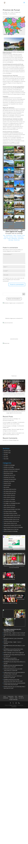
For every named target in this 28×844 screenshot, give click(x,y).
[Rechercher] (23, 294)
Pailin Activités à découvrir (9, 507)
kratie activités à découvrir (9, 495)
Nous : (4, 696)
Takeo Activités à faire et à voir (10, 523)
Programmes (10, 696)
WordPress (14, 706)
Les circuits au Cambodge (9, 499)
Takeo (14, 235)
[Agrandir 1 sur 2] (12, 585)
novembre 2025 (7, 452)
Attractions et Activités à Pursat (10, 471)
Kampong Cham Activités (9, 477)
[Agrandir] (23, 304)
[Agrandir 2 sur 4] (23, 611)
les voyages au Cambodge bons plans (12, 503)
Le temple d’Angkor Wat (13, 440)
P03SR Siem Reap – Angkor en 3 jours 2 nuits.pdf (14, 632)
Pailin (15, 237)
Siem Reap (10, 240)
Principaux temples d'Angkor (10, 511)
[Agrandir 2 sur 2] (23, 585)
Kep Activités (6, 487)
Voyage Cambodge (13, 699)
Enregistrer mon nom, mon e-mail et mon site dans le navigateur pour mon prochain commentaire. (13, 279)
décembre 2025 (7, 450)
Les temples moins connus (9, 501)
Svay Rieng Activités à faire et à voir (11, 519)
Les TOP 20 (21, 698)
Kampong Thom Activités (9, 481)
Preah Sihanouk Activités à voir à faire (12, 509)
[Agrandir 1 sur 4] (12, 611)
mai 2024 (6, 454)
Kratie (5, 238)
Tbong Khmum (9, 235)
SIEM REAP (20, 696)
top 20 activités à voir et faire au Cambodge (13, 527)
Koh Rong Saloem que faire (10, 493)
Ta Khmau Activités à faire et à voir (11, 521)
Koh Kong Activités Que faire (10, 489)
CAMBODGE (5, 698)
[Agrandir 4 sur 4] (23, 620)
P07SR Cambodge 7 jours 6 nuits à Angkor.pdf (14, 652)
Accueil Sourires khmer (11, 230)
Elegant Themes (13, 705)
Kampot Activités (7, 483)
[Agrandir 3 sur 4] (12, 620)
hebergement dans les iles (9, 475)
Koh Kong (11, 237)
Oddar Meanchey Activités (9, 505)
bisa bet (4, 440)
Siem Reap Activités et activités (10, 513)
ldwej (6, 12)
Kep (4, 235)
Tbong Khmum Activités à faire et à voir (12, 525)
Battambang (14, 238)
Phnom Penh (17, 240)
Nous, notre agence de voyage (15, 230)
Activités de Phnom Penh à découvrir (12, 469)
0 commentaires (12, 14)
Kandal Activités (7, 485)
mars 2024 (6, 458)
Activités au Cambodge (9, 467)
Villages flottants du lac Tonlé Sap (11, 529)
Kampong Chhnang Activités (10, 479)
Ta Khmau (19, 235)
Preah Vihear (20, 237)
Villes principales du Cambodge (11, 531)
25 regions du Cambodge (9, 465)
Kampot (9, 238)
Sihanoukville (21, 238)
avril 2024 (6, 456)
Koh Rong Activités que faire (10, 491)
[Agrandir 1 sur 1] (23, 536)
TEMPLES (12, 698)
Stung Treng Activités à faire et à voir (12, 517)
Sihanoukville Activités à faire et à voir (12, 515)
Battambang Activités (8, 473)
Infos (16, 696)
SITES (16, 698)
